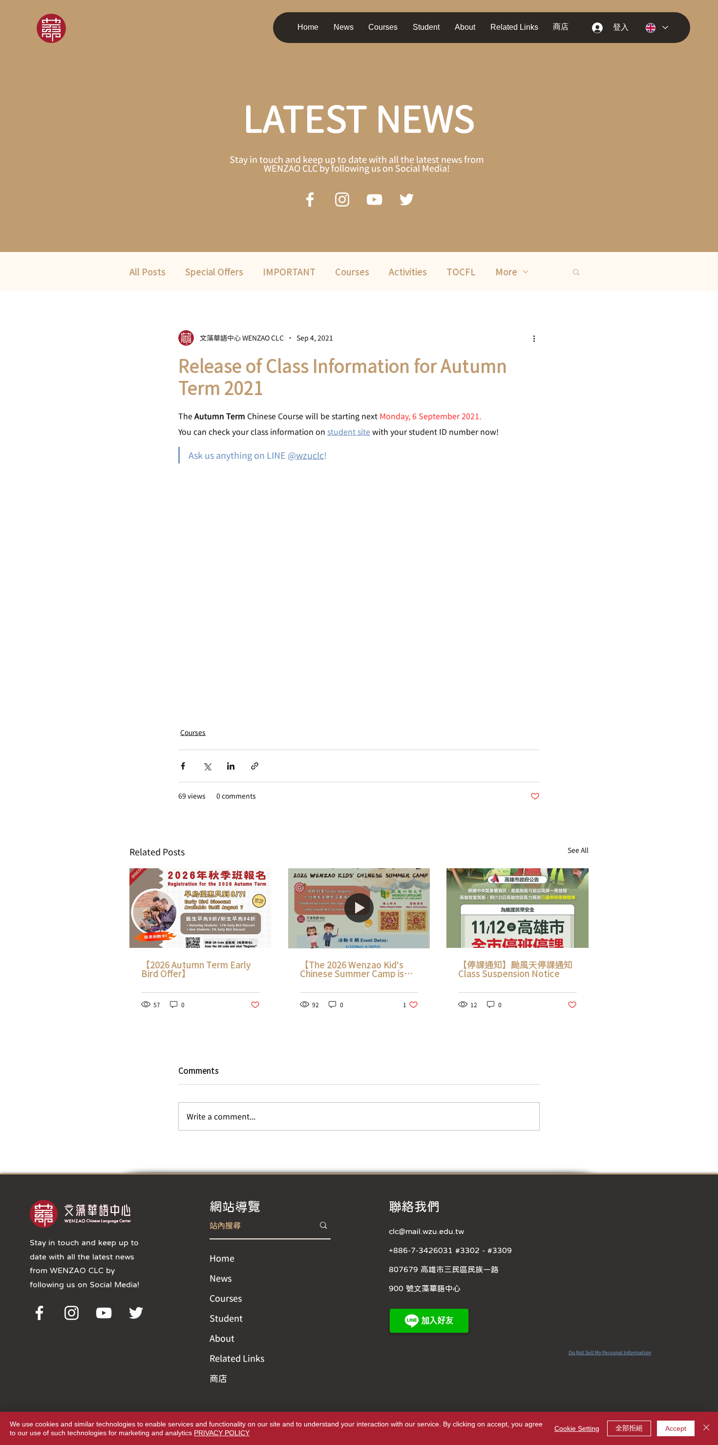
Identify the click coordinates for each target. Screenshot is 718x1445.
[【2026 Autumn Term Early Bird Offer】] (200, 908)
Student (226, 1318)
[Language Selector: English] (657, 28)
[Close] (706, 1428)
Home (222, 1258)
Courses (352, 271)
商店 (218, 1378)
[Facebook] (309, 199)
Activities (408, 271)
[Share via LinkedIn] (230, 766)
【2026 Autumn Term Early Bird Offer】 (196, 969)
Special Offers (214, 271)
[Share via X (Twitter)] (206, 766)
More (506, 271)
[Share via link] (254, 766)
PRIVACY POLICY (222, 1433)
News (221, 1278)
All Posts (147, 271)
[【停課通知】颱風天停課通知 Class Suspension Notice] (517, 908)
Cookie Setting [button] (576, 1428)
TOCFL (461, 271)
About (222, 1338)
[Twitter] (406, 199)
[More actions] (534, 338)
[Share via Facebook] (183, 766)
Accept (675, 1428)
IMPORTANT (289, 271)
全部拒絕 (629, 1428)
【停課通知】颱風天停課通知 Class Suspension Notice (515, 969)
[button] (346, 27)
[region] (65, 27)
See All (578, 850)
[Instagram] (342, 199)
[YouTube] (374, 199)
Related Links (237, 1358)
